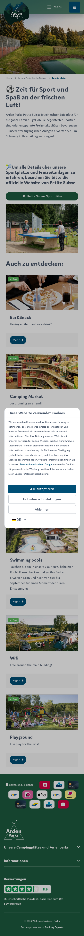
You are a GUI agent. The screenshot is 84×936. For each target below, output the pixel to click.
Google (49, 464)
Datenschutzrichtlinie (32, 464)
